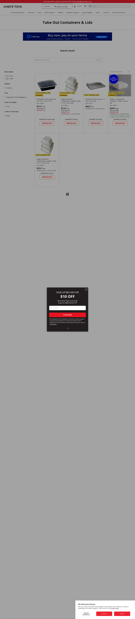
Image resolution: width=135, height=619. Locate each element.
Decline (122, 614)
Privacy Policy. (114, 608)
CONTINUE (67, 315)
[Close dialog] (86, 289)
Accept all (104, 614)
